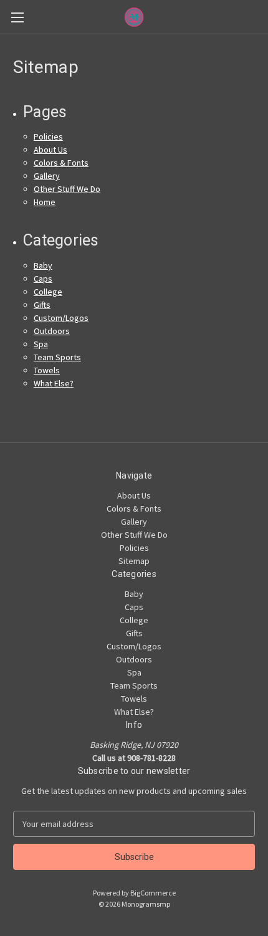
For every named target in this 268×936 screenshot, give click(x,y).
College (48, 291)
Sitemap (134, 560)
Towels (47, 370)
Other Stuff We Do (67, 188)
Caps (43, 278)
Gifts (42, 304)
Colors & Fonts (61, 162)
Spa (41, 344)
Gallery (47, 175)
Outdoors (52, 331)
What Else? (54, 383)
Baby (43, 265)
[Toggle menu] (17, 17)
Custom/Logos (61, 317)
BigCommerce (153, 892)
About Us (50, 149)
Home (44, 202)
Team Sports (57, 357)
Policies (48, 136)
